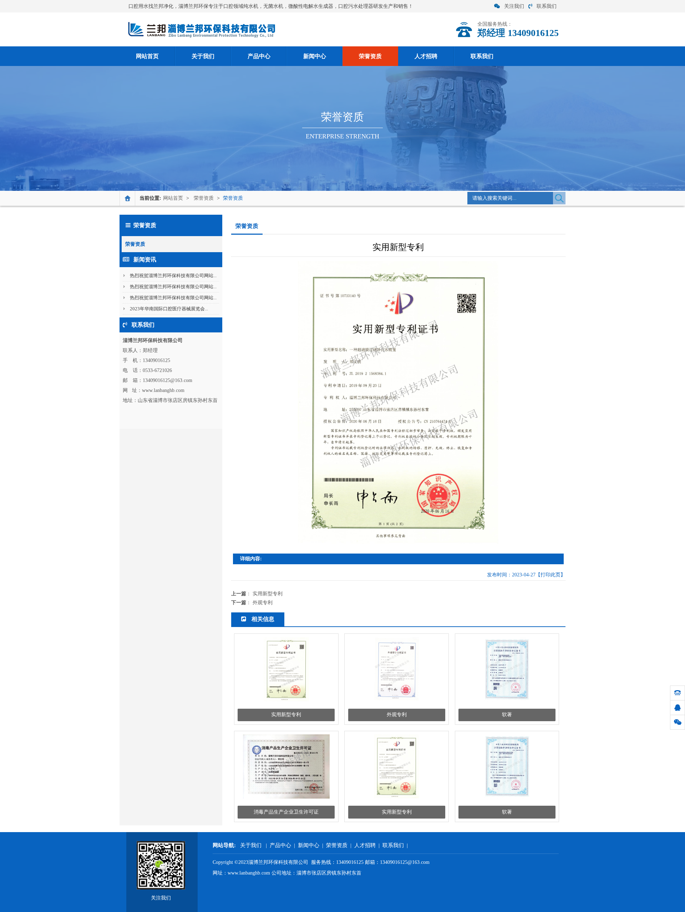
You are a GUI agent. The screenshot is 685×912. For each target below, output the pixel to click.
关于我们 (203, 56)
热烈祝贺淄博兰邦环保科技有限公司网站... (173, 275)
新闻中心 (314, 56)
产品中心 (259, 56)
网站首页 (147, 56)
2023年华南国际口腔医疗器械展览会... (169, 308)
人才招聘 (426, 56)
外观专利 (263, 602)
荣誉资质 (370, 56)
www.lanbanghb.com (249, 873)
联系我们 (547, 6)
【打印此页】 (550, 574)
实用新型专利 (268, 593)
